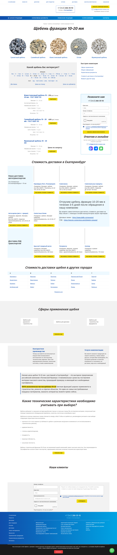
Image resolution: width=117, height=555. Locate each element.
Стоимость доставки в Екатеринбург (92, 75)
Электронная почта (39, 496)
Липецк (53, 280)
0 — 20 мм (33, 74)
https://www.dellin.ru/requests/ (83, 217)
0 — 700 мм (56, 74)
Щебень (88, 530)
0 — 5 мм (48, 74)
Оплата (63, 2)
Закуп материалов (14, 530)
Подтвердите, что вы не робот (91, 124)
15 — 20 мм (51, 76)
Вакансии (106, 2)
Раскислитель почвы (66, 533)
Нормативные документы (40, 18)
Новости (24, 2)
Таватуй (93, 276)
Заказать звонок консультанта (96, 132)
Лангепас (53, 276)
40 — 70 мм (43, 77)
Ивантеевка (34, 280)
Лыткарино (54, 287)
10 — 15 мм (25, 76)
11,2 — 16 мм (42, 76)
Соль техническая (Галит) (67, 524)
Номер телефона (87, 111)
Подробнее (53, 99)
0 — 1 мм (18, 74)
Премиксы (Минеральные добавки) (95, 522)
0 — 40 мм (41, 74)
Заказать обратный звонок (100, 6)
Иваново (33, 276)
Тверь (93, 283)
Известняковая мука (66, 528)
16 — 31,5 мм (60, 76)
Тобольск (94, 287)
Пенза (73, 280)
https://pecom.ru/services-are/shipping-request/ (80, 220)
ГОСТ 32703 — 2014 (41, 81)
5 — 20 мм (17, 76)
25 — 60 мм (34, 77)
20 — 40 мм (68, 76)
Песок (87, 528)
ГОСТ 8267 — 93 (52, 81)
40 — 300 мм (51, 77)
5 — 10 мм (71, 74)
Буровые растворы (66, 531)
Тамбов (93, 280)
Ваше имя (85, 105)
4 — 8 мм (64, 74)
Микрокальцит (40, 522)
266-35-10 (65, 8)
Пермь (73, 287)
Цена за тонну (40, 84)
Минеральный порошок (42, 530)
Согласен (58, 551)
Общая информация (87, 70)
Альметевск (13, 280)
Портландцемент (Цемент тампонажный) (46, 533)
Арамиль (12, 283)
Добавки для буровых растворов (69, 530)
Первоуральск (75, 283)
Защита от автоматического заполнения (94, 116)
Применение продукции (65, 18)
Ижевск (32, 283)
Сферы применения (87, 67)
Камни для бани (90, 524)
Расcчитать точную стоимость (44, 192)
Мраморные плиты (41, 531)
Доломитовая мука (66, 526)
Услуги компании (87, 18)
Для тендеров (50, 2)
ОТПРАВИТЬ (81, 501)
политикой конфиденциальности (98, 126)
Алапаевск (13, 276)
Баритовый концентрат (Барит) (69, 522)
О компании (11, 2)
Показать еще (58, 334)
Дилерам (36, 2)
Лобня (52, 283)
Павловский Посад (77, 276)
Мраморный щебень (41, 526)
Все (13, 74)
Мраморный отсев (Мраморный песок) (46, 528)
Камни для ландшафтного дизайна (95, 526)
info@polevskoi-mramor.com (101, 9)
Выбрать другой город (88, 77)
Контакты (106, 18)
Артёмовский (14, 287)
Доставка (74, 2)
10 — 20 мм (33, 76)
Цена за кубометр (69, 84)
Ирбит (32, 287)
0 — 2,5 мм (25, 74)
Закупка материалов (90, 2)
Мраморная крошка (41, 524)
